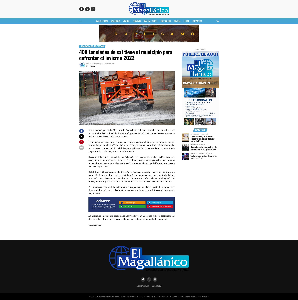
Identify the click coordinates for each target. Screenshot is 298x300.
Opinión (186, 21)
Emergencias (115, 21)
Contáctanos (197, 21)
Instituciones (166, 21)
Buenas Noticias (102, 21)
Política (177, 21)
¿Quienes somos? (143, 286)
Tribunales (137, 21)
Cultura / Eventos (150, 21)
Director (91, 66)
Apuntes (126, 21)
